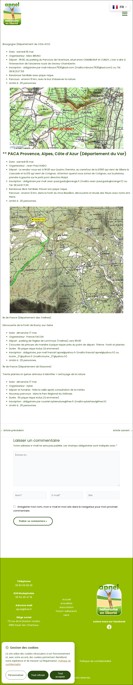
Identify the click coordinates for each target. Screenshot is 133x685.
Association (66, 607)
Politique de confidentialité (95, 661)
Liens (66, 615)
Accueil (66, 599)
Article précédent (12, 430)
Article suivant (123, 430)
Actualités (66, 603)
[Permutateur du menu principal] (125, 14)
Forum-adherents (66, 611)
